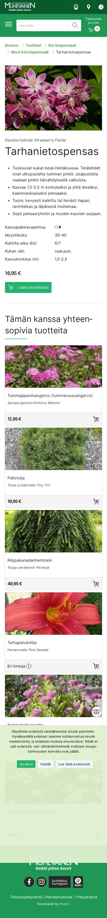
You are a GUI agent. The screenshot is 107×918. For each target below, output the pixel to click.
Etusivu (11, 45)
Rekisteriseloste (59, 897)
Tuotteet (33, 45)
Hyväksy (26, 764)
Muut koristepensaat (30, 52)
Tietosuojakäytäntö (26, 897)
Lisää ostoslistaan (33, 287)
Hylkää (45, 764)
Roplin (65, 904)
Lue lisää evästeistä (74, 764)
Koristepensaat (62, 45)
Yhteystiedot (86, 897)
